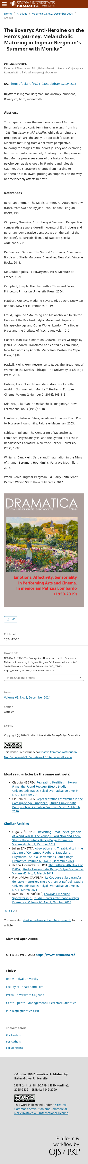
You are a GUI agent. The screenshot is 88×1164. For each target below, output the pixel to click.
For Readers (13, 1035)
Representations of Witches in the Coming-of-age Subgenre (47, 801)
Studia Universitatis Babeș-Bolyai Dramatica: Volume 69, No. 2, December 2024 (43, 859)
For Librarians (14, 1048)
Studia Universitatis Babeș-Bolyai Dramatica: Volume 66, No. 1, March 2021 (47, 886)
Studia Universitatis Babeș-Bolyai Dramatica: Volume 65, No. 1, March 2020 (46, 807)
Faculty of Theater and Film (24, 987)
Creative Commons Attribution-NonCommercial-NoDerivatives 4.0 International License (41, 1109)
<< (5, 911)
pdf (12, 619)
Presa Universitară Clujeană (25, 995)
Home (8, 13)
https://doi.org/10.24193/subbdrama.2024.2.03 (43, 84)
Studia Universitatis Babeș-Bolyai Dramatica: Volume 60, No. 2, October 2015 (45, 900)
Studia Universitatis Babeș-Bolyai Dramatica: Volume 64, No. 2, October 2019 (46, 791)
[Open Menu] (4, 4)
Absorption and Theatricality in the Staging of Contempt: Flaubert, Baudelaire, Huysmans (47, 852)
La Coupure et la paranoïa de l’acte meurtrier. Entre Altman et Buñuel (46, 879)
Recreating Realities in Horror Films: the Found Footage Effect (44, 784)
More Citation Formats (21, 678)
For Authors (13, 1041)
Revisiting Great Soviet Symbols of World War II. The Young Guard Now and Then (46, 834)
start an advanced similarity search (47, 920)
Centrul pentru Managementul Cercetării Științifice (41, 1003)
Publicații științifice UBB (22, 1011)
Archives (22, 13)
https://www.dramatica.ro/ (55, 955)
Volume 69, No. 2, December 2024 (52, 13)
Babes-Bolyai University (22, 979)
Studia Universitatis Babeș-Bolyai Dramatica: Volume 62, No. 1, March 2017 (47, 871)
